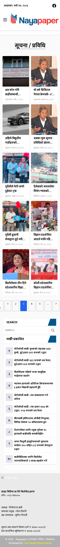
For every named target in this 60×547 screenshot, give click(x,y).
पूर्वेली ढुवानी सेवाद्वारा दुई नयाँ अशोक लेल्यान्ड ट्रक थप (15, 237)
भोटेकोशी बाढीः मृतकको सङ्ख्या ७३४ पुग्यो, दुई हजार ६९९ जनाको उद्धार (32, 351)
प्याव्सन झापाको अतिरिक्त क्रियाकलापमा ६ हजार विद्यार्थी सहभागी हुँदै (33, 386)
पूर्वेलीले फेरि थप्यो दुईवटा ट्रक (14, 188)
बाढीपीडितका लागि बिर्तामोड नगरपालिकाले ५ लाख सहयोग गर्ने (30, 459)
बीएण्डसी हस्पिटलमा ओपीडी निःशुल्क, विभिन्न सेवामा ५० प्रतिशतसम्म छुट (32, 420)
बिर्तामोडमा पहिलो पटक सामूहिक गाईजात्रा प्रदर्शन (30, 374)
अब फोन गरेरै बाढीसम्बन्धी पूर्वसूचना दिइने (13, 92)
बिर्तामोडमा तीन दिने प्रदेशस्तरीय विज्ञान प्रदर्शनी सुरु (15, 285)
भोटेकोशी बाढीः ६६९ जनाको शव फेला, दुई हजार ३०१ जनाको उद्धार (32, 362)
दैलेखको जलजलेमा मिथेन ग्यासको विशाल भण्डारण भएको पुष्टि (44, 188)
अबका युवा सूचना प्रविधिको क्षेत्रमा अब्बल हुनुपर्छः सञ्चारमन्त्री (43, 140)
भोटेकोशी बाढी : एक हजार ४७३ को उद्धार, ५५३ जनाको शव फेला (31, 409)
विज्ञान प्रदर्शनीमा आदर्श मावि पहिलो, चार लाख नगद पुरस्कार (44, 237)
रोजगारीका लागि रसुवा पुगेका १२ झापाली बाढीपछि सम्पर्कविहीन (30, 432)
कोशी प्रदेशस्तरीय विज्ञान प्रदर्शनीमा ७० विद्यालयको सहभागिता (43, 285)
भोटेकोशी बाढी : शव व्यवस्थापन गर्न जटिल (31, 397)
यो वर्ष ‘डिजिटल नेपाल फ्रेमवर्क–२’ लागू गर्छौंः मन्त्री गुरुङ (43, 92)
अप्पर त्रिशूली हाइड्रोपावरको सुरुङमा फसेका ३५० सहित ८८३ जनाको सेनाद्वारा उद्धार (33, 445)
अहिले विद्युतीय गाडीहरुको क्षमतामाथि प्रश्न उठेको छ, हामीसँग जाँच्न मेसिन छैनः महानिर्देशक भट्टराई (15, 140)
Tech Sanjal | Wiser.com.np (38, 543)
